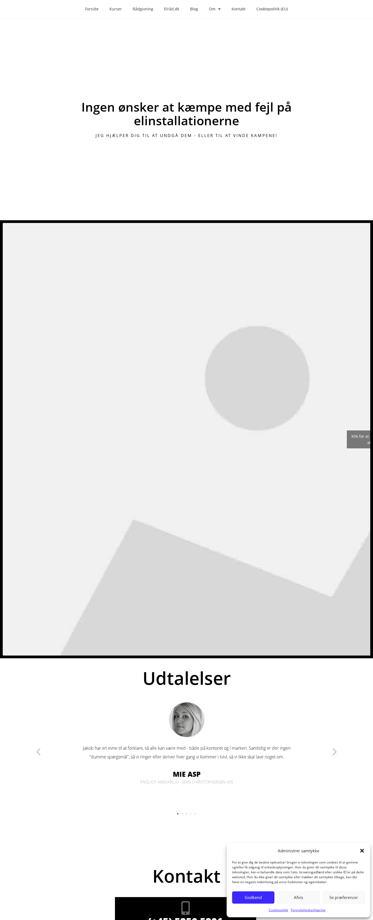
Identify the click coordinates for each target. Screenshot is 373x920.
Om (212, 8)
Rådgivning (143, 8)
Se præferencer (343, 897)
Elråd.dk (171, 8)
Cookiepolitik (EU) (272, 8)
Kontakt (238, 8)
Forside (92, 8)
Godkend (253, 897)
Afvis (298, 897)
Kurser (115, 8)
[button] (362, 850)
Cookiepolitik (278, 910)
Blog (194, 8)
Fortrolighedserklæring (308, 910)
